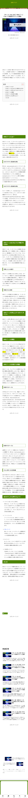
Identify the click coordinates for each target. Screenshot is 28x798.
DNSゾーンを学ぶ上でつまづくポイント (14, 90)
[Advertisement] (14, 53)
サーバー (5, 613)
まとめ (7, 97)
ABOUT (8, 789)
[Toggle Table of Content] (22, 84)
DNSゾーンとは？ (10, 86)
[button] (25, 419)
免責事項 (14, 791)
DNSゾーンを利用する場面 (12, 94)
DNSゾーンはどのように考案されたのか (14, 88)
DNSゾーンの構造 (10, 92)
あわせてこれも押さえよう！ (12, 95)
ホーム (8, 787)
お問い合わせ (20, 787)
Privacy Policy (20, 789)
